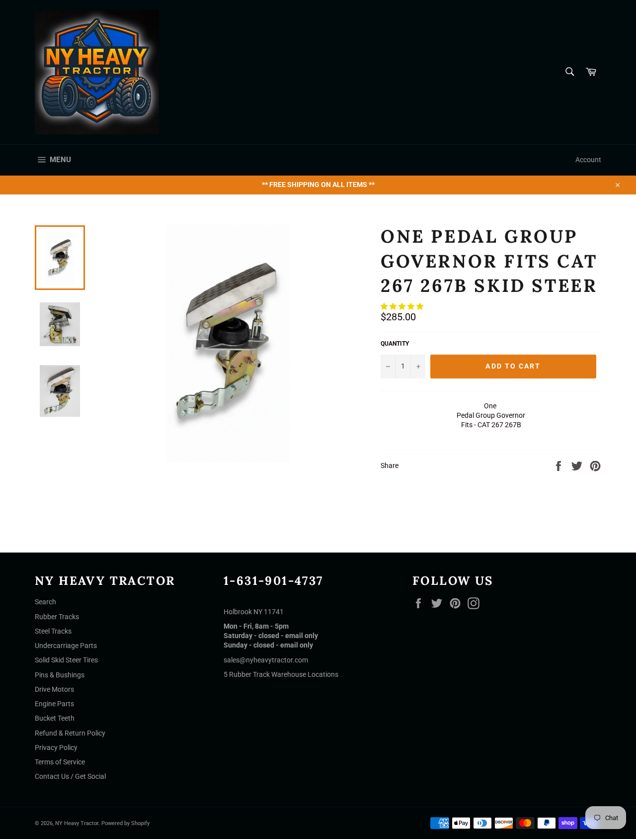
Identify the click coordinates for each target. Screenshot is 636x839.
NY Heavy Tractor (76, 823)
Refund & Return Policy (70, 733)
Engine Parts (54, 704)
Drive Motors (54, 689)
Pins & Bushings (59, 675)
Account (588, 160)
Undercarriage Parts (66, 646)
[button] (403, 306)
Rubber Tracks (57, 617)
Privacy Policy (56, 747)
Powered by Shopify (125, 823)
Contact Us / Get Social (70, 776)
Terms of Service (60, 762)
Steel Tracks (53, 631)
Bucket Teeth (55, 718)
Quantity (395, 343)
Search (45, 602)
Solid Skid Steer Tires (66, 660)
